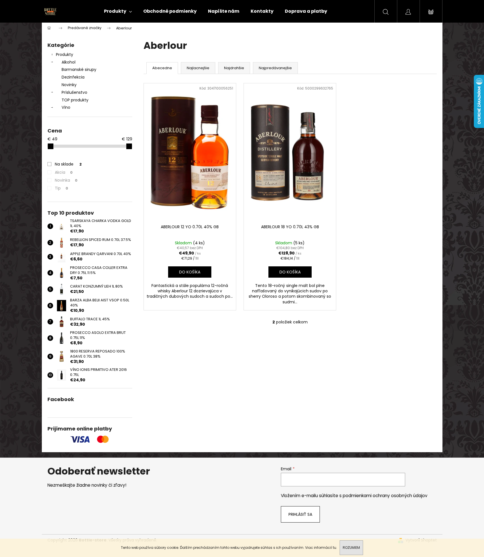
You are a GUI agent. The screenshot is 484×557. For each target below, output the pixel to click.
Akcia (64, 172)
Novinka (66, 180)
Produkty (64, 54)
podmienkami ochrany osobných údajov (385, 496)
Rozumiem (351, 547)
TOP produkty (75, 100)
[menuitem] (118, 11)
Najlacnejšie (198, 68)
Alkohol (68, 62)
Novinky (69, 85)
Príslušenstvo (74, 92)
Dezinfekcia (73, 77)
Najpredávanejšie (275, 68)
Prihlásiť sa (300, 514)
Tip (61, 188)
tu (334, 547)
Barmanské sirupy (79, 69)
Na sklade (68, 164)
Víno (66, 107)
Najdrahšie (234, 68)
